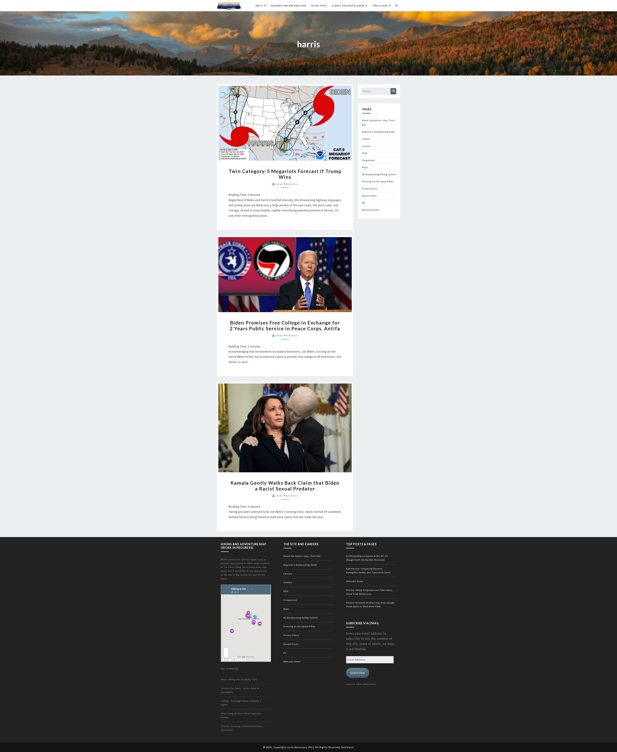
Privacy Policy (369, 188)
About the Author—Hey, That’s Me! (302, 556)
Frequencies (368, 160)
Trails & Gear (380, 5)
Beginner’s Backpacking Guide (288, 5)
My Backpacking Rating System (379, 174)
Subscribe (357, 673)
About (259, 5)
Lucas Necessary (286, 183)
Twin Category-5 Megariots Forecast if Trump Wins (285, 174)
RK (363, 202)
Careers (366, 138)
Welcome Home (370, 209)
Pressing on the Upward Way (377, 181)
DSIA (364, 153)
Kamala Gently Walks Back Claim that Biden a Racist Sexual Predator (285, 485)
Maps (365, 167)
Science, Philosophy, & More (348, 5)
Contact (366, 146)
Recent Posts (319, 5)
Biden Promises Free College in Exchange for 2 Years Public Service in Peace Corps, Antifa (285, 325)
